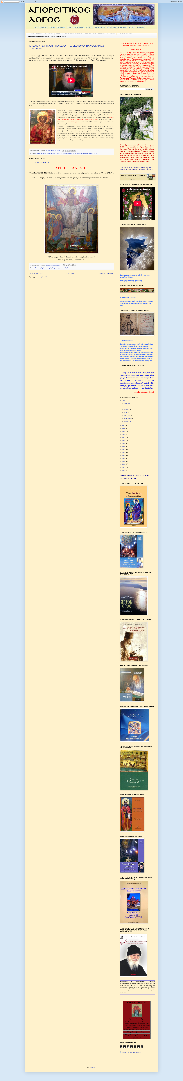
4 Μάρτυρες (132, 1025)
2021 (124, 437)
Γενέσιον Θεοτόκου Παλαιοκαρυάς (52, 153)
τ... (134, 406)
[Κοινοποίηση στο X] (70, 151)
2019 (124, 443)
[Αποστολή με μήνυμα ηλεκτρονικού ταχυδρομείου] (66, 151)
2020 (124, 440)
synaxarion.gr (137, 1037)
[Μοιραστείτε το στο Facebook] (72, 151)
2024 (124, 428)
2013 (124, 461)
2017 (124, 449)
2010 (124, 470)
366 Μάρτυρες (144, 1027)
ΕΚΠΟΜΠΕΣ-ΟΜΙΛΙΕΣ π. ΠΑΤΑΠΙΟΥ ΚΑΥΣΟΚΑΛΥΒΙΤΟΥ (100, 34)
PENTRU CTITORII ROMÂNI (58, 36)
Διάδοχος (128, 1027)
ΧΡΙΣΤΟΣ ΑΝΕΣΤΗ (39, 162)
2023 (124, 431)
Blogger (93, 1067)
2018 (124, 446)
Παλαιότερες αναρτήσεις (105, 273)
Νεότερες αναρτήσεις (36, 273)
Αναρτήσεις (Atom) (43, 277)
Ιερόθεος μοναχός (46, 268)
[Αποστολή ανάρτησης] (62, 150)
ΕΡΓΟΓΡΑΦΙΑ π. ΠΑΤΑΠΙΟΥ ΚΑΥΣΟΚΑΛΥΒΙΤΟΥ (69, 34)
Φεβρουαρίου (128, 418)
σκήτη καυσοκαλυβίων (62, 268)
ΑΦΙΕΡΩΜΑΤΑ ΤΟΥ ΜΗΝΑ (125, 34)
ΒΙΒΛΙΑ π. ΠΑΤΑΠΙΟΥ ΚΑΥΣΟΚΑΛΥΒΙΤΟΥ (42, 34)
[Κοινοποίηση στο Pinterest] (74, 151)
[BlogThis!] (68, 151)
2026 (124, 400)
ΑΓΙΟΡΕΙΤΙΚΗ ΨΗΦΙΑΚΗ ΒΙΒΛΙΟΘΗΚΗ (38, 36)
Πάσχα (54, 268)
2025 (124, 425)
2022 (124, 434)
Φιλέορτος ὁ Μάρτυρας (143, 1025)
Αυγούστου (127, 403)
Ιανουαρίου (127, 421)
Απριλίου (127, 415)
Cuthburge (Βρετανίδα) (142, 1029)
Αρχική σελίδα (70, 273)
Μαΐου (126, 412)
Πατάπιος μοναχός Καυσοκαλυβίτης (86, 153)
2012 (124, 464)
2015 (124, 455)
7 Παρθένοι (135, 1027)
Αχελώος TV (38, 153)
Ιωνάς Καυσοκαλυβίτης (69, 153)
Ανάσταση (38, 268)
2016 (124, 452)
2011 (124, 467)
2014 (124, 458)
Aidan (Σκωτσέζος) (129, 1029)
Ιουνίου (126, 409)
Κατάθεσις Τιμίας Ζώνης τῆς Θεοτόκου (136, 1022)
